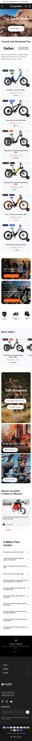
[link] (7, 695)
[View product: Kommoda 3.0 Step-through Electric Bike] (28, 145)
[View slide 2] (16, 652)
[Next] (29, 347)
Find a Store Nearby (11, 300)
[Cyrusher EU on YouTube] (11, 702)
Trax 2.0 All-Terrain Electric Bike (16, 214)
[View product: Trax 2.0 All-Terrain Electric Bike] (28, 209)
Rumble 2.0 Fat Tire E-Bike (16, 90)
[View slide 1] (14, 652)
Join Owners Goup (11, 276)
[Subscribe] (27, 712)
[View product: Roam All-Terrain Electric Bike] (28, 240)
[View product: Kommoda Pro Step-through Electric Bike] (28, 177)
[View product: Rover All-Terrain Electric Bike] (28, 115)
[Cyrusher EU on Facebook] (2, 702)
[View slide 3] (18, 652)
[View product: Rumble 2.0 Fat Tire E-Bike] (28, 85)
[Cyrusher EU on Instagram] (7, 702)
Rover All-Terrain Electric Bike (16, 120)
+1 (19, 157)
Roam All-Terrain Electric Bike (16, 245)
